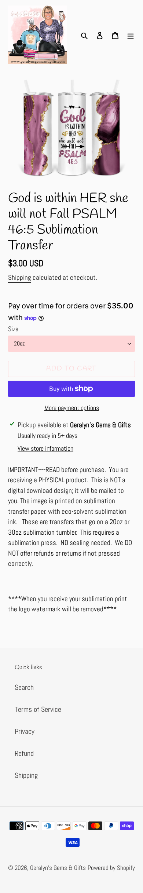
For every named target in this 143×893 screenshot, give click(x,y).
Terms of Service (38, 709)
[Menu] (130, 35)
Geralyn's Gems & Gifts (58, 868)
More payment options (71, 407)
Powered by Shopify (111, 868)
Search (24, 687)
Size (13, 329)
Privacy (24, 731)
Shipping (19, 277)
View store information (45, 448)
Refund (24, 753)
